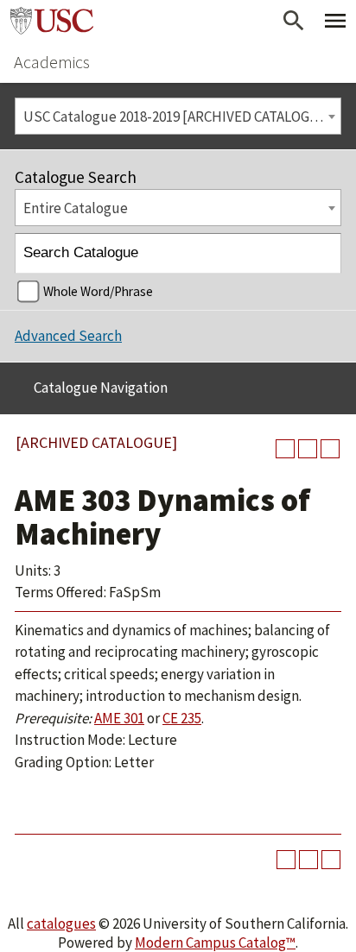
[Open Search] (294, 20)
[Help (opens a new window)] (330, 448)
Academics (52, 62)
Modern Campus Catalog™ (215, 942)
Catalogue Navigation (101, 387)
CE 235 (181, 718)
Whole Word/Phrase (98, 291)
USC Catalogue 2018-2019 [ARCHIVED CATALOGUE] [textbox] (178, 116)
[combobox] (178, 116)
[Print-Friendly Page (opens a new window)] (307, 448)
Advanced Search (68, 335)
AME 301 (119, 718)
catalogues (61, 923)
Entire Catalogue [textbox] (75, 208)
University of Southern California (51, 21)
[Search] (321, 253)
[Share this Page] (285, 448)
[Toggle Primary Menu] (335, 20)
